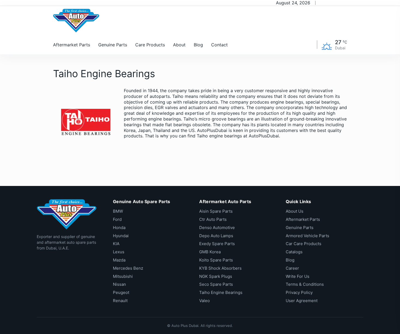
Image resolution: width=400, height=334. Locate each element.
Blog (198, 44)
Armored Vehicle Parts (307, 235)
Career (292, 268)
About (179, 44)
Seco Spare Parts (216, 284)
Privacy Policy (299, 292)
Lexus (118, 251)
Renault (120, 300)
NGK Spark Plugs (215, 276)
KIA (116, 243)
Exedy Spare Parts (217, 243)
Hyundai (121, 235)
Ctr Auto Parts (213, 219)
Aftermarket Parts (71, 44)
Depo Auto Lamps (216, 235)
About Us (294, 211)
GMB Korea (210, 251)
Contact (219, 44)
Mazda (119, 260)
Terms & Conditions (305, 284)
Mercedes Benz (128, 268)
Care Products (150, 44)
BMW (118, 211)
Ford (117, 219)
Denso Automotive (217, 227)
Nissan (119, 284)
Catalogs (294, 251)
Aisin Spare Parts (216, 211)
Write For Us (297, 276)
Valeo (204, 300)
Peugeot (121, 292)
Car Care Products (303, 243)
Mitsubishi (123, 276)
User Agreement (302, 300)
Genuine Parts (112, 44)
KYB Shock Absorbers (220, 268)
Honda (119, 227)
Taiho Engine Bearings (220, 292)
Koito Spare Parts (216, 260)
